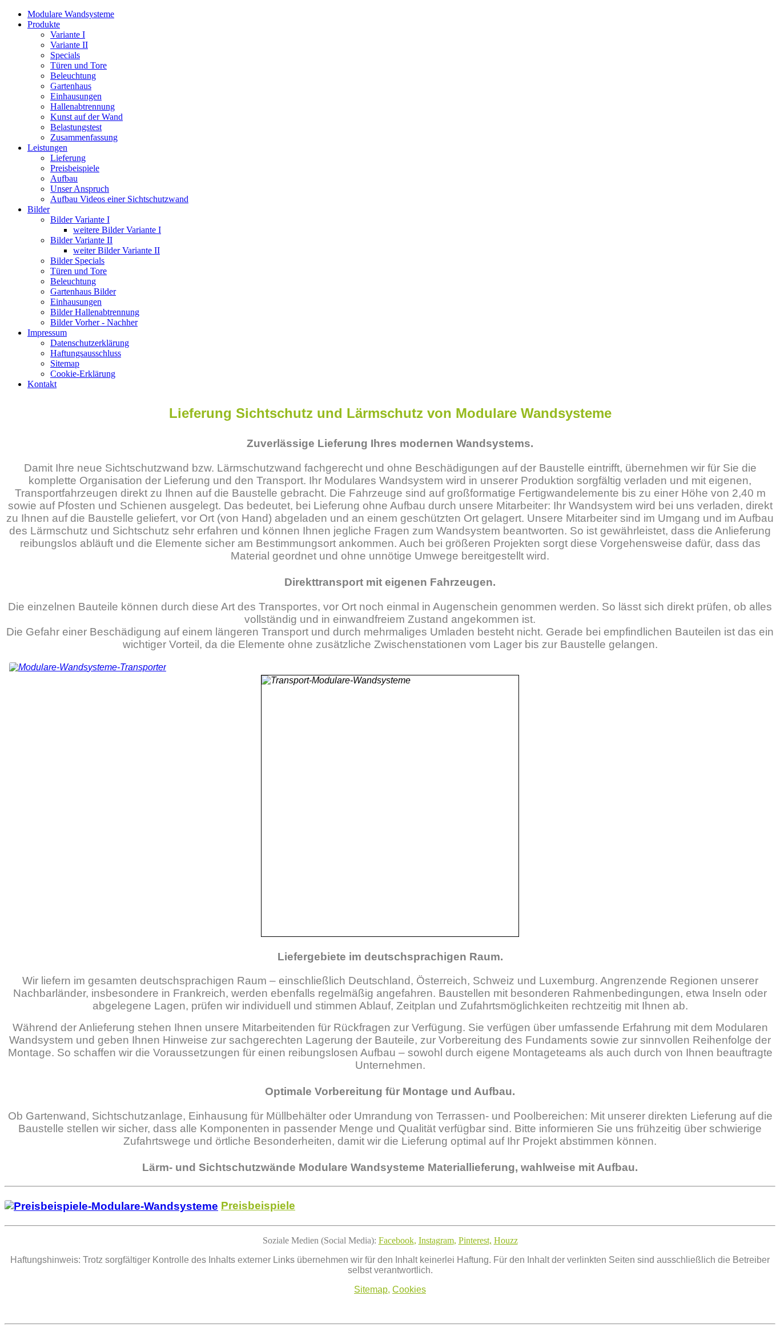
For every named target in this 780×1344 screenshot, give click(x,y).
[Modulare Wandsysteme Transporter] (87, 667)
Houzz (506, 1240)
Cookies (409, 1289)
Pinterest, (475, 1240)
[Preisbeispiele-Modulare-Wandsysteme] (111, 1206)
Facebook (396, 1240)
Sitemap (371, 1289)
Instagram (436, 1240)
